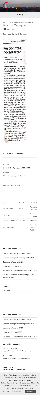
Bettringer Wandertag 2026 (13, 262)
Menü (21, 15)
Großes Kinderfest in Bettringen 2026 (17, 254)
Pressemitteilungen (14, 153)
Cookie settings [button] (16, 392)
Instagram (6, 286)
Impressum (8, 367)
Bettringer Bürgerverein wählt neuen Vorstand (20, 270)
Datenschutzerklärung (14, 369)
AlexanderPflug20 (25, 22)
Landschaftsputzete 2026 (12, 266)
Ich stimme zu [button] (30, 391)
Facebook (6, 290)
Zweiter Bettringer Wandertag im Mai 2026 (18, 258)
